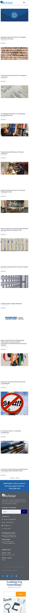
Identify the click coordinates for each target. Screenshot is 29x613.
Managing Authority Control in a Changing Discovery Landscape (13, 38)
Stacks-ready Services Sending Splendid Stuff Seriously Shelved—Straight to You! (14, 229)
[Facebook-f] (2, 576)
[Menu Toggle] (24, 2)
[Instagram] (11, 576)
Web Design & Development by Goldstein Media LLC (10, 570)
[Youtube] (16, 576)
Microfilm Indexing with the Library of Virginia (14, 267)
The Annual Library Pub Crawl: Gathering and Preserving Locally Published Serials (14, 470)
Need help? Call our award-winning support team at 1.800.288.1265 (14, 486)
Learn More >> (3, 43)
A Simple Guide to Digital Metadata (11, 303)
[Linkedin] (7, 576)
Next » (18, 478)
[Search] (24, 512)
